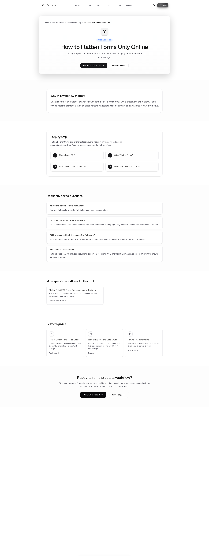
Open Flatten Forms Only (93, 395)
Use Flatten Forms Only (92, 65)
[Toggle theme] (154, 5)
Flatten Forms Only (74, 23)
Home (47, 23)
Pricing (118, 5)
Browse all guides (119, 65)
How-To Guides (58, 23)
